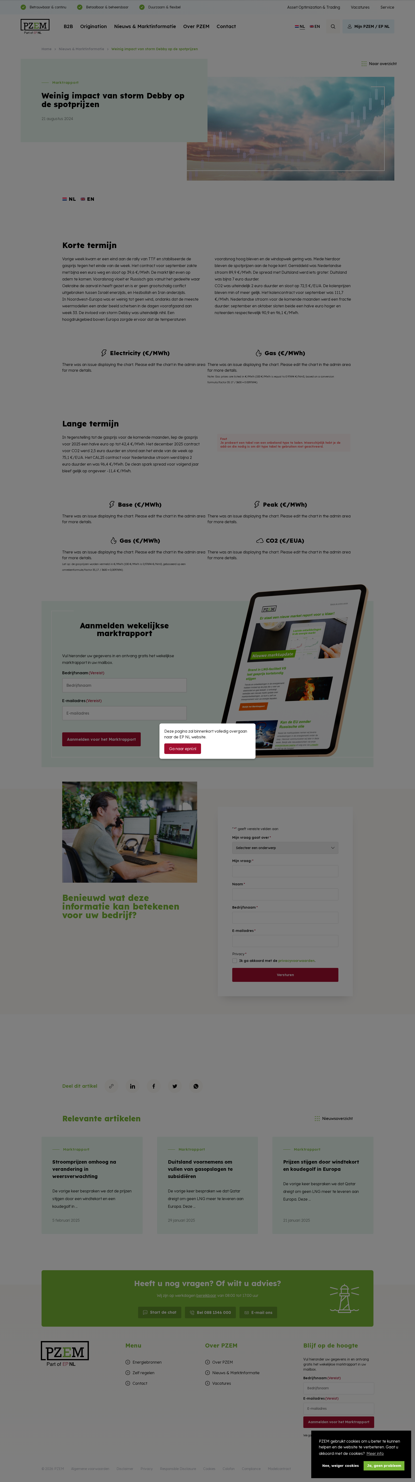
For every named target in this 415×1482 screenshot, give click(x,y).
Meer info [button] (375, 1453)
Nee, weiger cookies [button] (340, 1466)
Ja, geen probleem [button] (384, 1466)
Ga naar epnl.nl (182, 748)
